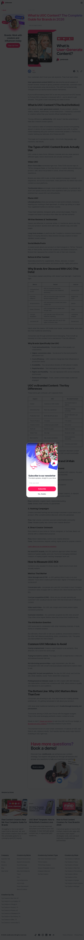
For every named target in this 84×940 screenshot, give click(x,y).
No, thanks (42, 494)
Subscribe (42, 489)
